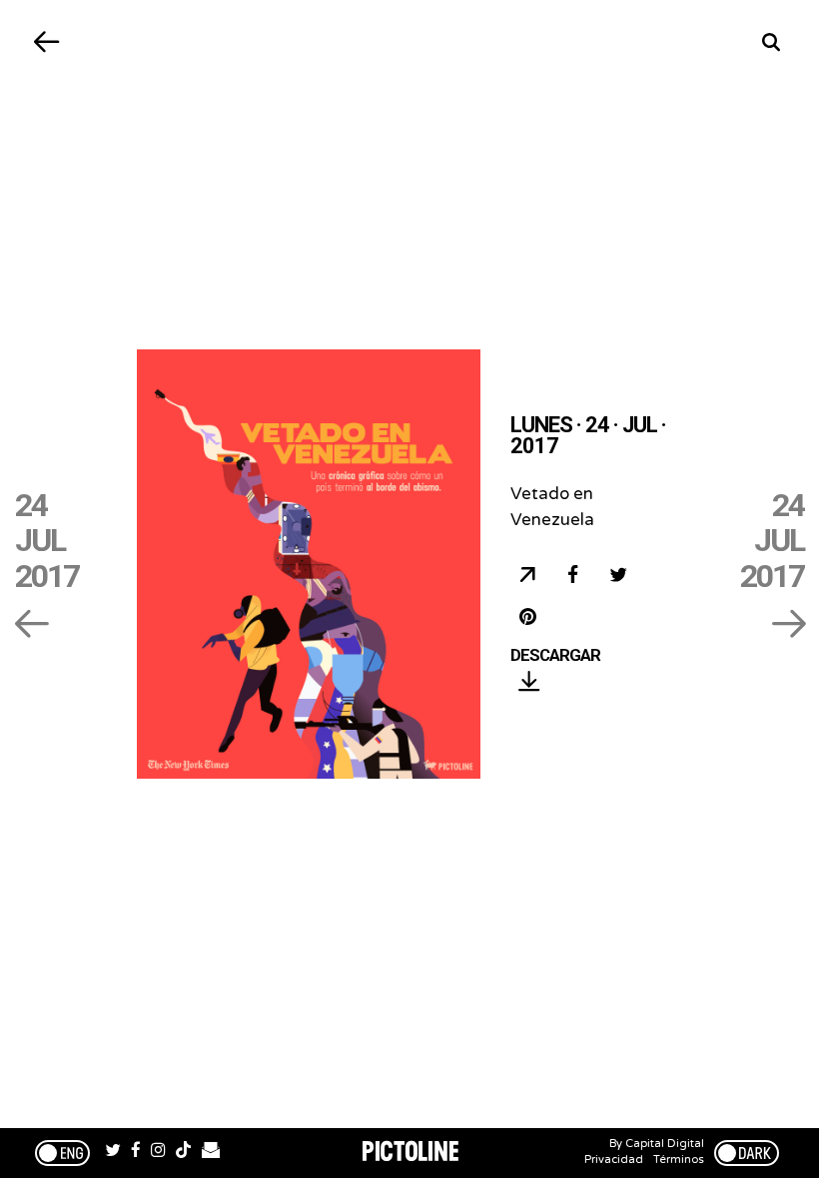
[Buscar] (771, 42)
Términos (678, 1159)
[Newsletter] (211, 1153)
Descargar (555, 656)
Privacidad (613, 1159)
